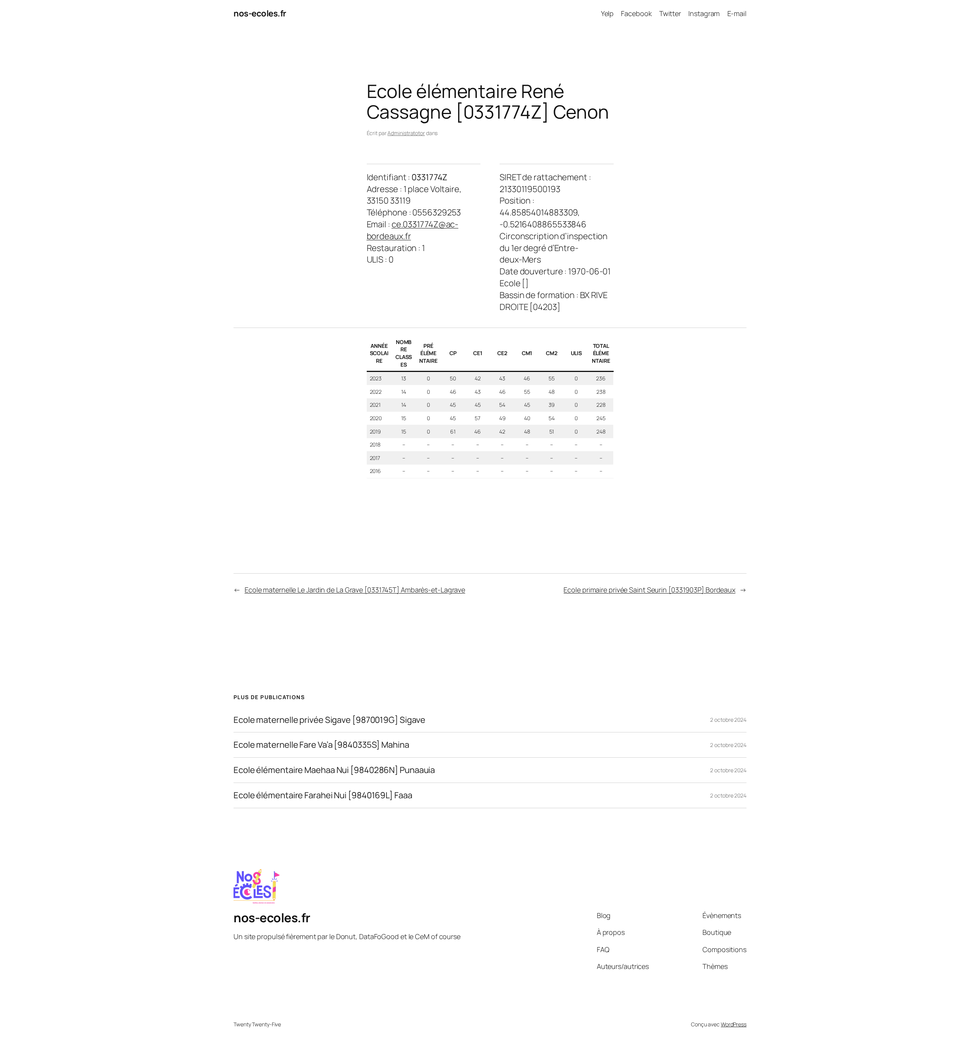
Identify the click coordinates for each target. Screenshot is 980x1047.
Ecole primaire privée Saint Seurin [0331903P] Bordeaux (649, 589)
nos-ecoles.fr (260, 13)
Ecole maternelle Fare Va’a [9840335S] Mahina (321, 745)
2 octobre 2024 (728, 719)
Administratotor (406, 133)
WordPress (733, 1024)
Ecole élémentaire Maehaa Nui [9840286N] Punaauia (334, 770)
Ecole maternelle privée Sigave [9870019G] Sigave (329, 720)
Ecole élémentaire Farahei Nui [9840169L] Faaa (323, 795)
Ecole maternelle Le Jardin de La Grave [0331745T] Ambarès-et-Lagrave (355, 589)
